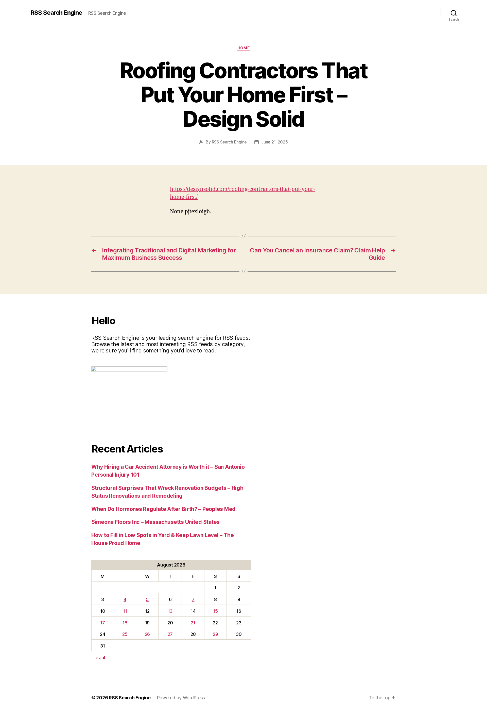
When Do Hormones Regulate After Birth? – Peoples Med (163, 509)
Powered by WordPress (181, 697)
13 (170, 611)
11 (125, 611)
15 (215, 611)
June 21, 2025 (274, 141)
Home (243, 48)
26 (147, 634)
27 (170, 634)
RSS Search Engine (56, 13)
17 (102, 622)
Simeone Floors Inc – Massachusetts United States (155, 522)
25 (124, 634)
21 (193, 622)
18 (125, 622)
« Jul (100, 657)
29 (215, 634)
